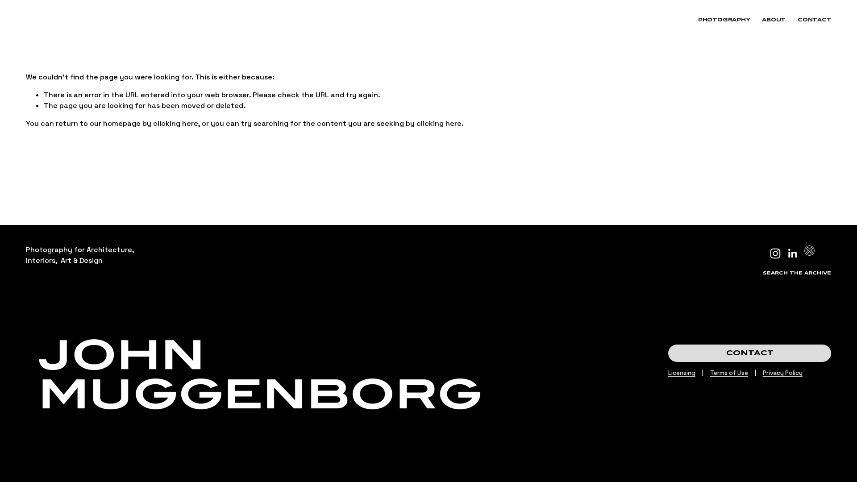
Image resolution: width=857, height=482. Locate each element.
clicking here (175, 123)
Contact (814, 19)
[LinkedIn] (792, 253)
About (774, 19)
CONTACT (750, 353)
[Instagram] (775, 253)
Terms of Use (729, 373)
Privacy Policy (783, 373)
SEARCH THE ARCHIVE (797, 273)
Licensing (681, 373)
